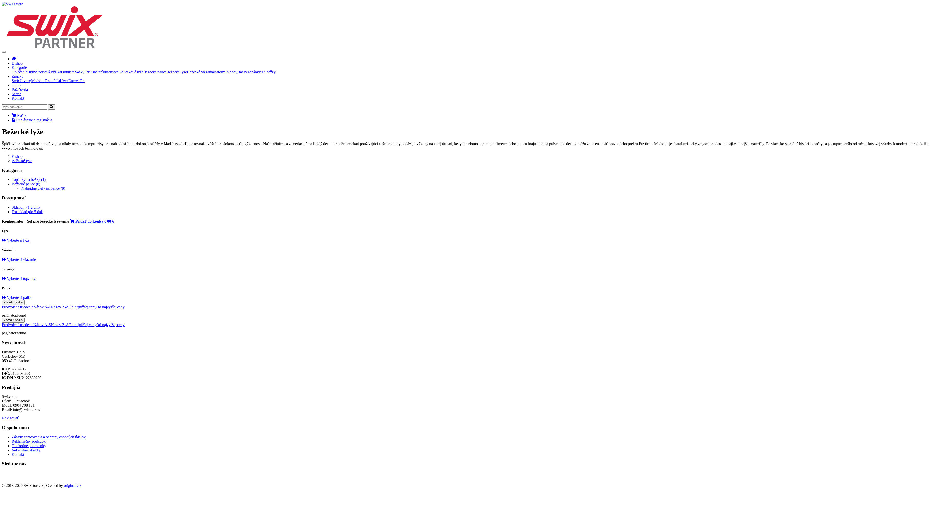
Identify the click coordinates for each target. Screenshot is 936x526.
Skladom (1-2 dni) (26, 207)
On (82, 81)
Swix (16, 81)
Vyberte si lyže (17, 240)
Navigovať (10, 418)
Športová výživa (48, 72)
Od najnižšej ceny (82, 307)
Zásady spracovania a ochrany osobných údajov (49, 437)
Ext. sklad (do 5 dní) (27, 212)
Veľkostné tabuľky (26, 450)
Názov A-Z (42, 307)
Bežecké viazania (200, 72)
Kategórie (19, 68)
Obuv (31, 72)
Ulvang (25, 81)
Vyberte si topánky (21, 278)
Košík (21, 115)
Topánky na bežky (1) (29, 180)
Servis (16, 94)
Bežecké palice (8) (26, 184)
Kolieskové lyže (130, 72)
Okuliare (68, 72)
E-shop (17, 63)
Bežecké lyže (176, 72)
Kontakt (18, 98)
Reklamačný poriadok (29, 441)
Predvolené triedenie (17, 307)
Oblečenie (19, 72)
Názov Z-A (60, 307)
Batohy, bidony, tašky (230, 72)
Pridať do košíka (94, 221)
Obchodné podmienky (29, 446)
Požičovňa (20, 89)
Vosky (79, 72)
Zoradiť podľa (13, 302)
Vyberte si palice (19, 297)
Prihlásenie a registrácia (33, 120)
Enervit (74, 81)
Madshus (38, 81)
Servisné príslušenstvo (101, 72)
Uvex (64, 81)
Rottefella (52, 81)
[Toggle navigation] (4, 52)
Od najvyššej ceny (110, 307)
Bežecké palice (154, 72)
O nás (16, 85)
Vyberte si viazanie (21, 259)
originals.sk (72, 485)
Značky (17, 76)
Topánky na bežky (261, 72)
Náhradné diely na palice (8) (43, 188)
